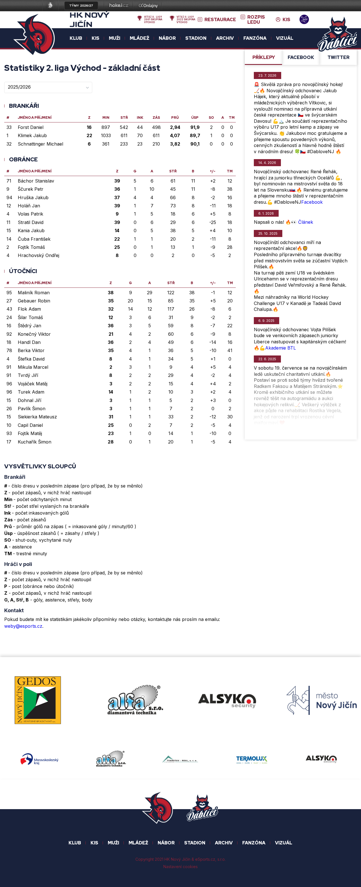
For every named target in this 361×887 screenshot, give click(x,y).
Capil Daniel (30, 425)
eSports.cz (205, 859)
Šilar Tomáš (30, 317)
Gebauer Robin (34, 300)
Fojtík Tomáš (31, 247)
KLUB (75, 843)
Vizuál (284, 38)
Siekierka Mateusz (37, 416)
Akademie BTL (280, 348)
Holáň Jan (29, 205)
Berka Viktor (31, 350)
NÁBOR (166, 843)
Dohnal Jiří (29, 400)
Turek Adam (31, 391)
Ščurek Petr (30, 189)
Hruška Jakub (33, 197)
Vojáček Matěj (32, 383)
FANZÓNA (253, 843)
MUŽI (113, 843)
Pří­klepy (263, 57)
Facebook (301, 57)
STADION (194, 843)
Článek (305, 222)
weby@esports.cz (23, 626)
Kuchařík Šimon (34, 441)
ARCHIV (224, 843)
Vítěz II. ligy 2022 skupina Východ (186, 19)
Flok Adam (29, 308)
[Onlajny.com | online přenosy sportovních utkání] (149, 6)
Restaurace (220, 19)
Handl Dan (29, 342)
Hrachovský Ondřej (38, 255)
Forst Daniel (30, 127)
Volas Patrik (30, 213)
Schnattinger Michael (40, 143)
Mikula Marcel (33, 367)
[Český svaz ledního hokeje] (52, 6)
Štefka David (31, 358)
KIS (286, 19)
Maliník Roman (34, 292)
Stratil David (30, 222)
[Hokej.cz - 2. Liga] (118, 6)
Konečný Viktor (34, 334)
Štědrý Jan (29, 325)
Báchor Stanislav (36, 180)
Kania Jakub (31, 230)
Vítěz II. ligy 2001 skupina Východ (153, 19)
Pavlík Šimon (31, 408)
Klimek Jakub (32, 135)
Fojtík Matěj (30, 433)
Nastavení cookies (180, 866)
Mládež (138, 843)
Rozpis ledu (256, 20)
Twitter (338, 57)
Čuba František (34, 238)
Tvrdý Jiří (28, 375)
